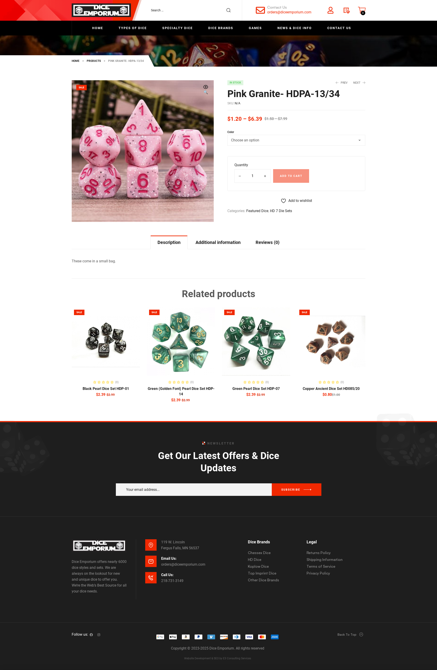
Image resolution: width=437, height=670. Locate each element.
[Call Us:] (151, 577)
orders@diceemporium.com (289, 12)
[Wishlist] (346, 10)
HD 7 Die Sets (281, 211)
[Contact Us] (260, 10)
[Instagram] (99, 635)
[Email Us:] (151, 561)
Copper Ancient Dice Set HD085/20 (331, 388)
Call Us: (167, 575)
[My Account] (330, 10)
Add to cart (291, 176)
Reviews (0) (267, 242)
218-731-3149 (172, 581)
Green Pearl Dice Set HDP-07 (256, 388)
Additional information (218, 242)
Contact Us (277, 7)
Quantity (241, 165)
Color (230, 132)
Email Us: (169, 558)
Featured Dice (257, 211)
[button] (205, 90)
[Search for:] (193, 10)
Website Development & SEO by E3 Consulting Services (217, 658)
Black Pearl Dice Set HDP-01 (106, 388)
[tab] (169, 242)
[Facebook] (91, 635)
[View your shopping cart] (361, 10)
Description (169, 242)
